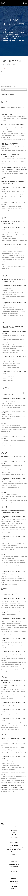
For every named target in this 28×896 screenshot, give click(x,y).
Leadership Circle (14, 864)
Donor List (14, 871)
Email (3, 80)
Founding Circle (14, 866)
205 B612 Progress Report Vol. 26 (13, 738)
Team (14, 832)
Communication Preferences (9, 86)
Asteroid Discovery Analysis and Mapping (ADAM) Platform (14, 848)
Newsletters (14, 851)
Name (3, 68)
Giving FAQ (14, 888)
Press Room (14, 854)
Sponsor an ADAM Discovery (14, 884)
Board (14, 834)
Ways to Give (14, 886)
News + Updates (14, 845)
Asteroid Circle (14, 869)
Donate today (14, 881)
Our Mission (14, 830)
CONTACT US (14, 837)
